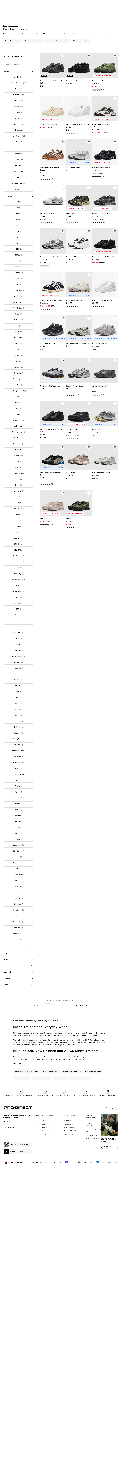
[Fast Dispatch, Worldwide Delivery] (85, 1092)
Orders (44, 1131)
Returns (44, 1127)
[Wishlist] (63, 55)
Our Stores (45, 1134)
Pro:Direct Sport (42, 1162)
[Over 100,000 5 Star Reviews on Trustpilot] (20, 1092)
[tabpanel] (21, 1127)
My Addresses (68, 1124)
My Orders (67, 1121)
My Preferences (69, 1127)
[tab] (6, 1121)
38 (76, 1005)
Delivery (44, 1124)
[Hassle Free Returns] (45, 1092)
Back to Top (109, 1108)
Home (5, 26)
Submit (36, 1127)
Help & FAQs (46, 1121)
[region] (60, 41)
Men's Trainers (13, 26)
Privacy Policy (68, 1134)
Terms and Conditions (71, 1131)
